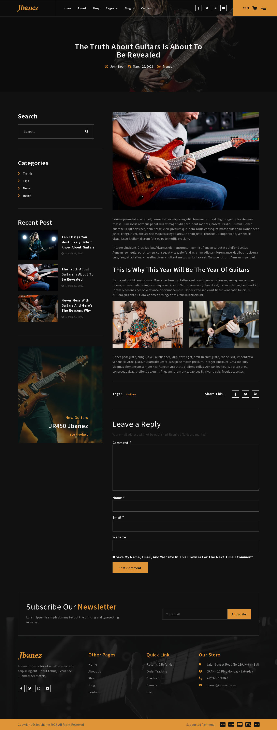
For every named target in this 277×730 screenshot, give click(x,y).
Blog (128, 8)
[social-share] (235, 394)
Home (67, 8)
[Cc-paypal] (231, 724)
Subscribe (239, 614)
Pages (110, 8)
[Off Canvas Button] (263, 8)
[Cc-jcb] (256, 724)
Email (118, 517)
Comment (122, 442)
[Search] (87, 131)
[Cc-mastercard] (239, 724)
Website (119, 537)
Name (119, 497)
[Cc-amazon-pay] (248, 724)
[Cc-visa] (222, 724)
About (82, 8)
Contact (147, 8)
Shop (96, 8)
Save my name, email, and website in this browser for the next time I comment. (185, 557)
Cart (246, 8)
